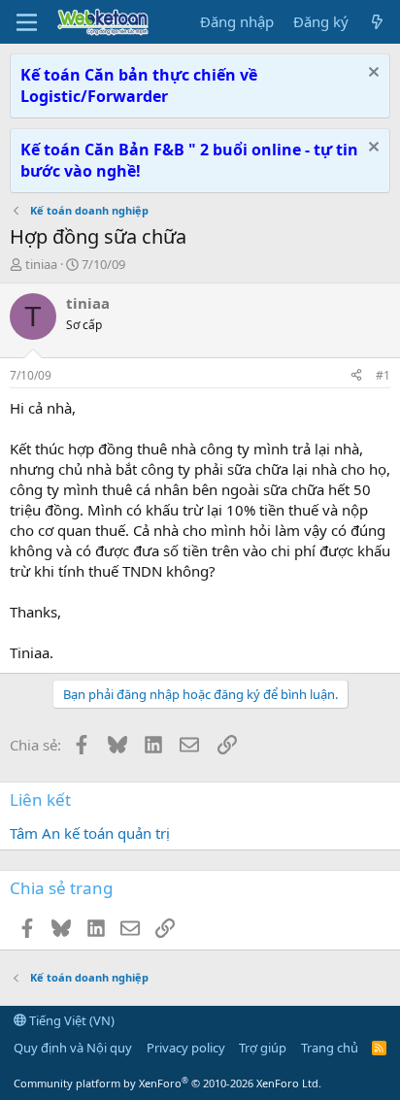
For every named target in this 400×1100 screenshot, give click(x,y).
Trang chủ (329, 1047)
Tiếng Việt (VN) (70, 1020)
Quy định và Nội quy (73, 1047)
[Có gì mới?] (377, 22)
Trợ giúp (262, 1047)
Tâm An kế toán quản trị (90, 833)
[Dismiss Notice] (371, 74)
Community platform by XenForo (167, 1083)
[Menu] (27, 22)
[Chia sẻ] (356, 376)
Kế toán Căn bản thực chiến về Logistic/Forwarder (138, 85)
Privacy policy (186, 1047)
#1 (383, 375)
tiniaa (41, 264)
